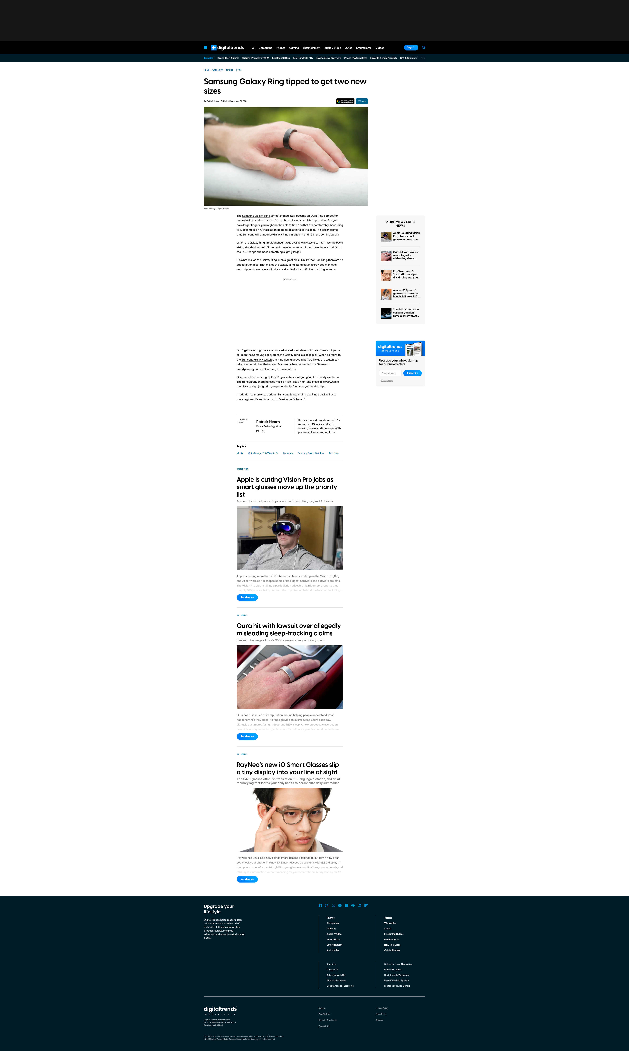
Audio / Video (334, 934)
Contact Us (332, 969)
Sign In (411, 47)
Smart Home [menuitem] (364, 48)
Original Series (392, 950)
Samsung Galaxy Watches (311, 453)
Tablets (388, 918)
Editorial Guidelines (336, 980)
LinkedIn (359, 905)
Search (424, 47)
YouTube (340, 905)
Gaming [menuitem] (294, 48)
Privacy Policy (387, 380)
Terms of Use (324, 1026)
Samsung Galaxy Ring (256, 215)
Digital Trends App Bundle (397, 985)
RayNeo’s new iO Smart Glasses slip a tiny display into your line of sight (406, 276)
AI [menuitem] (253, 48)
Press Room (381, 1014)
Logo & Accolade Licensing (340, 985)
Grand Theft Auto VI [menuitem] (227, 58)
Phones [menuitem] (280, 48)
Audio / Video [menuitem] (332, 48)
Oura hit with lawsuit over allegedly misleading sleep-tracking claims (406, 257)
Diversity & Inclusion (328, 1020)
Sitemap (379, 1020)
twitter (263, 431)
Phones (330, 918)
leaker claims (330, 229)
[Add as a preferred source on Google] (345, 101)
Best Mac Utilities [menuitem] (281, 58)
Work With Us (324, 1014)
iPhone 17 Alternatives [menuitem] (355, 58)
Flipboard (366, 905)
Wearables (390, 923)
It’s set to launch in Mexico (271, 399)
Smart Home (333, 939)
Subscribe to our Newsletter (398, 964)
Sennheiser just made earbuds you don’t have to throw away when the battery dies (406, 314)
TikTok (346, 905)
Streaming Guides (393, 934)
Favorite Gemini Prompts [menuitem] (383, 58)
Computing (333, 923)
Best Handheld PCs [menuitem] (303, 58)
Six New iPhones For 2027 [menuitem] (255, 58)
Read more (247, 597)
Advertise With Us (336, 974)
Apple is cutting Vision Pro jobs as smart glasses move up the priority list (406, 237)
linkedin (257, 431)
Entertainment (334, 945)
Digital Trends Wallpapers (396, 974)
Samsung (288, 453)
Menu (205, 47)
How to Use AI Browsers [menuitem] (328, 58)
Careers (322, 1008)
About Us (331, 964)
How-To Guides (392, 945)
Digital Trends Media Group (222, 1039)
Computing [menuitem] (265, 48)
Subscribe (412, 373)
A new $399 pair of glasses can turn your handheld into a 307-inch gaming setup (406, 295)
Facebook (320, 905)
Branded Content (392, 969)
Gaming (331, 928)
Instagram (326, 905)
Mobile (240, 453)
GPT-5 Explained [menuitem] (409, 58)
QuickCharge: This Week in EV (263, 453)
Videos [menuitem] (380, 48)
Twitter (333, 905)
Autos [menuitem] (348, 48)
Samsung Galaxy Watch (256, 359)
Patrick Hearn (213, 101)
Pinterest (353, 905)
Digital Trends (221, 52)
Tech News (334, 453)
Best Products (391, 939)
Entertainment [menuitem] (311, 48)
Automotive (333, 950)
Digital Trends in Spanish (396, 980)
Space (387, 928)
